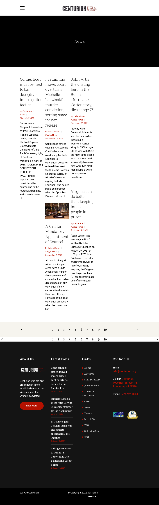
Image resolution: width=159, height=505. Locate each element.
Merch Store (91, 419)
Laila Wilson (54, 131)
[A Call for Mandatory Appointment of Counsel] (57, 211)
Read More (31, 405)
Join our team (91, 385)
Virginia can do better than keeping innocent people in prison (82, 204)
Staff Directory (92, 379)
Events (88, 413)
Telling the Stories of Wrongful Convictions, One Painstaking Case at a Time (61, 456)
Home (87, 367)
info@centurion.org (124, 371)
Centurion (27, 111)
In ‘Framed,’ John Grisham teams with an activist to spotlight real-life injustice (61, 429)
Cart (86, 437)
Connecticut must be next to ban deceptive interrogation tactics (31, 92)
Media (48, 135)
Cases (87, 401)
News (22, 114)
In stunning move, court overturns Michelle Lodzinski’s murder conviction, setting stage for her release (56, 102)
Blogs (48, 251)
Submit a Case (91, 431)
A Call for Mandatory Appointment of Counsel (56, 234)
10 (105, 329)
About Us (89, 373)
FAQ (86, 425)
